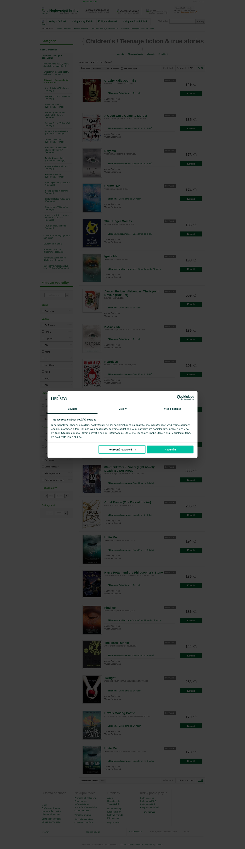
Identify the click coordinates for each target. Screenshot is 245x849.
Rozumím (170, 449)
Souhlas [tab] (72, 408)
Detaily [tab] (122, 408)
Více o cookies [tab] (172, 408)
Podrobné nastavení (120, 449)
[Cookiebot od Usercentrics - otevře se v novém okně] (179, 397)
